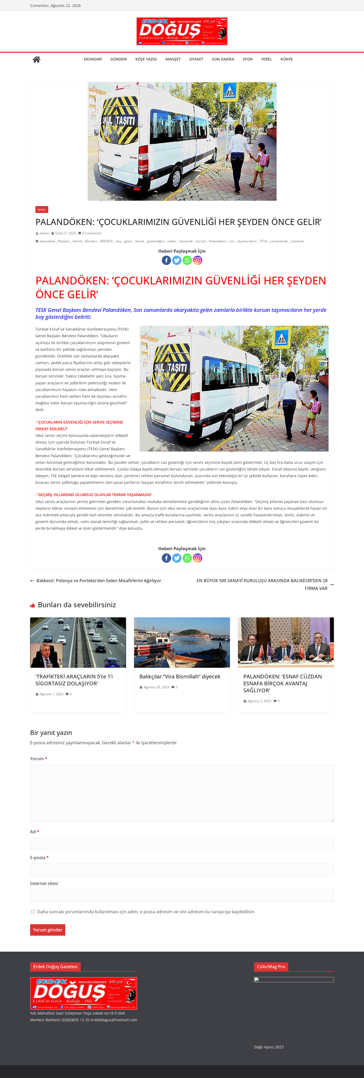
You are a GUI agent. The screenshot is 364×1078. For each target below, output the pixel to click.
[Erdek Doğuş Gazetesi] (36, 59)
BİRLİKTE (106, 241)
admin (44, 233)
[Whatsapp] (187, 260)
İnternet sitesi (44, 883)
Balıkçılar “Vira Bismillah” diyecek (179, 676)
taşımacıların (247, 241)
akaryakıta (47, 241)
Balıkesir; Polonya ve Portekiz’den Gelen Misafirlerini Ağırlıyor (99, 581)
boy (118, 241)
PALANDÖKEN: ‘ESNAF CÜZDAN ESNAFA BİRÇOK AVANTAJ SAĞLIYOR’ (282, 683)
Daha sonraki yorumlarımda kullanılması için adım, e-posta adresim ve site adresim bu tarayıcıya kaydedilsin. (146, 912)
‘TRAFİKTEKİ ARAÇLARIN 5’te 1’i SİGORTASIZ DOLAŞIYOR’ (74, 680)
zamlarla (297, 241)
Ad (34, 832)
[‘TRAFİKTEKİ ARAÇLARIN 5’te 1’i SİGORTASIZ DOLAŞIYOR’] (78, 621)
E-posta (39, 857)
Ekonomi (93, 59)
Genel (42, 209)
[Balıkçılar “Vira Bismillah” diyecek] (182, 621)
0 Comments (91, 233)
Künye (287, 59)
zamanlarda (279, 241)
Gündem (118, 59)
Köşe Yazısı (146, 59)
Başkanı (64, 241)
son (231, 241)
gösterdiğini (156, 241)
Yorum (38, 759)
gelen (128, 241)
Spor (248, 59)
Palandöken (217, 241)
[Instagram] (197, 260)
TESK (263, 241)
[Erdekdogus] (83, 980)
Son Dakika (223, 59)
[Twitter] (176, 260)
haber (172, 241)
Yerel (266, 59)
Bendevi (91, 241)
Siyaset (196, 59)
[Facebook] (166, 260)
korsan (201, 241)
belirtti (77, 241)
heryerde (186, 241)
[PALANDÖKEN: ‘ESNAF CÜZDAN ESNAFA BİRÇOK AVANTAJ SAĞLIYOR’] (286, 621)
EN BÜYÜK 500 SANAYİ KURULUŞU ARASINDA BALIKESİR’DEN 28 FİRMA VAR (262, 584)
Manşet (173, 59)
